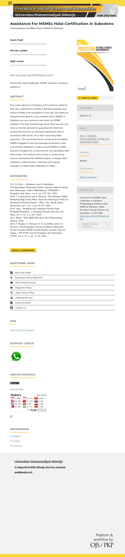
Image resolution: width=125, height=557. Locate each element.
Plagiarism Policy (23, 287)
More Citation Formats (90, 225)
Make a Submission (23, 250)
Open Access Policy (25, 292)
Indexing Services (24, 297)
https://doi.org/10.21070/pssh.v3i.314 (34, 75)
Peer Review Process (26, 282)
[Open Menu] (10, 3)
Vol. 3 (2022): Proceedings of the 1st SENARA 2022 (58, 15)
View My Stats (17, 389)
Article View (89, 98)
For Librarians (16, 446)
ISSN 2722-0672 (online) (22, 330)
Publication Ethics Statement (28, 277)
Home (13, 15)
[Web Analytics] (14, 383)
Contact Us (20, 307)
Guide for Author (23, 302)
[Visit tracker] (11, 416)
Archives (24, 15)
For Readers (15, 436)
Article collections (88, 177)
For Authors (15, 441)
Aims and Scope (23, 272)
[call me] (16, 362)
